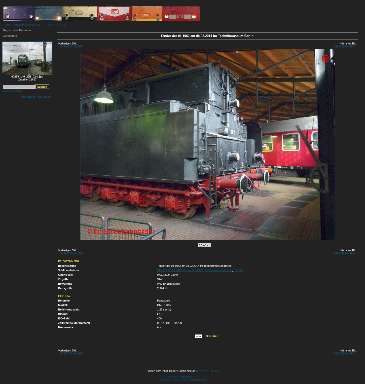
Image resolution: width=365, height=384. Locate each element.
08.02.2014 (175, 270)
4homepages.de (197, 379)
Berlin (186, 270)
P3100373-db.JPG (71, 46)
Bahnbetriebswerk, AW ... (28, 24)
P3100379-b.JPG (344, 46)
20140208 (197, 270)
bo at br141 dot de (207, 370)
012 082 (238, 270)
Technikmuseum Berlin (218, 270)
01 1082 (162, 270)
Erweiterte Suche (12, 90)
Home (7, 24)
